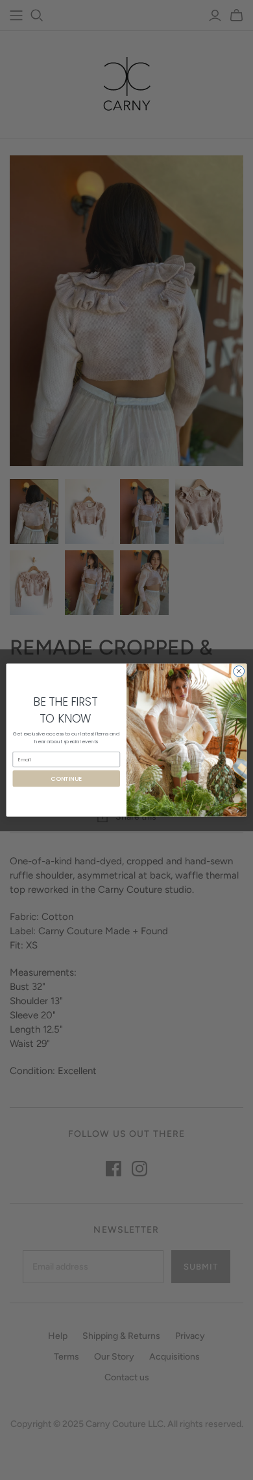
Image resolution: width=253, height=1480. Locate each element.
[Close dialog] (239, 671)
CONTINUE (66, 778)
